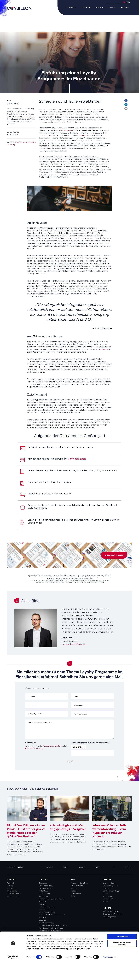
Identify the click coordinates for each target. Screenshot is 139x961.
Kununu (65, 867)
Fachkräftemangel (45, 888)
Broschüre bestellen (114, 555)
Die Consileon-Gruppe (111, 891)
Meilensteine (108, 899)
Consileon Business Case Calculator (53, 925)
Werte (105, 894)
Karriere (124, 7)
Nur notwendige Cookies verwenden (122, 943)
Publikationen (23, 142)
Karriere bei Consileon (111, 911)
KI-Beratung (43, 896)
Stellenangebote (109, 917)
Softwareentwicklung (47, 912)
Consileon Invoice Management (51, 931)
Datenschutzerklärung (34, 748)
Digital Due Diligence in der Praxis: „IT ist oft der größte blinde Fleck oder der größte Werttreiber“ (26, 831)
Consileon (81, 135)
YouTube (129, 867)
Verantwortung (108, 896)
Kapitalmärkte (12, 891)
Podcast (74, 891)
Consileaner (103, 349)
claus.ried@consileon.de (73, 644)
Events (73, 888)
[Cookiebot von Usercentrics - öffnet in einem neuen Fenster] (13, 957)
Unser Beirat (108, 888)
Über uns (99, 7)
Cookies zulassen (122, 936)
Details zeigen (108, 957)
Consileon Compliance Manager (51, 928)
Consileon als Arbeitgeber (113, 914)
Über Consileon (109, 883)
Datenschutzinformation (51, 746)
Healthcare (11, 888)
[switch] (59, 957)
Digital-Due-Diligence (47, 907)
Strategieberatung (46, 886)
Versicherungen (13, 896)
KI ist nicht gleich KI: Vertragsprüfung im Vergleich (68, 827)
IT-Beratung (43, 891)
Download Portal (77, 886)
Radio (73, 896)
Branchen (70, 7)
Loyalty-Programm (65, 130)
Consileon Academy (46, 923)
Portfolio (84, 7)
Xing (113, 867)
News (112, 7)
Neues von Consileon (79, 883)
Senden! (69, 762)
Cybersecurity (44, 894)
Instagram (98, 867)
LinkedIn (81, 867)
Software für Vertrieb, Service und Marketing (52, 916)
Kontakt (106, 902)
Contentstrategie (77, 458)
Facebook (48, 867)
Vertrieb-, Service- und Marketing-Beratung (52, 900)
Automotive (11, 883)
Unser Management (110, 886)
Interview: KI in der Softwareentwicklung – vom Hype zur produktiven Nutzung (109, 831)
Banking (10, 886)
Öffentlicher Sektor (14, 894)
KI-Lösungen (43, 910)
